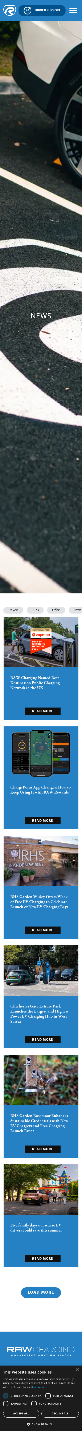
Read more (38, 1387)
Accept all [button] (21, 1413)
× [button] (77, 1370)
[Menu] (73, 10)
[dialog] (41, 1398)
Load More (41, 1292)
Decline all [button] (60, 1413)
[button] (13, 610)
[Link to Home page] (9, 15)
